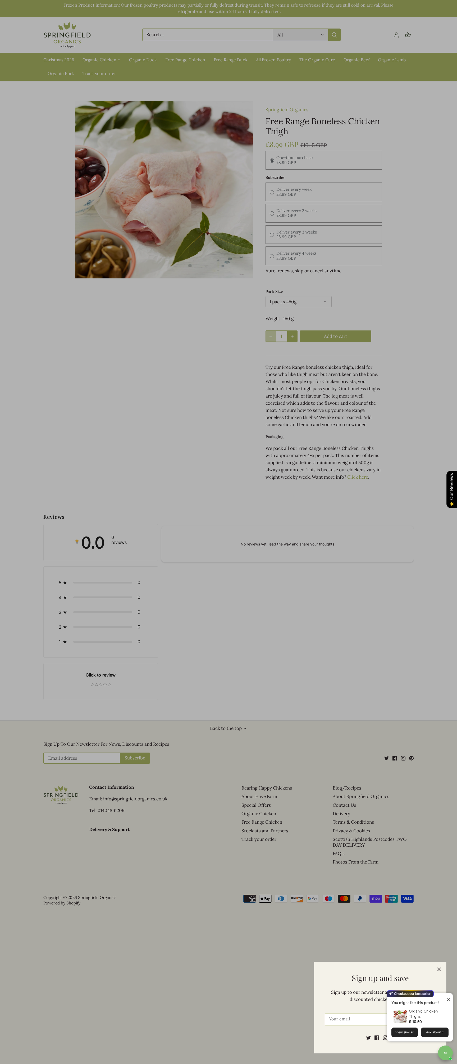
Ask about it (435, 1032)
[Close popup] (446, 998)
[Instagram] (385, 1037)
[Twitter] (368, 1037)
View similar (404, 1032)
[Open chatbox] (445, 1053)
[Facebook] (376, 1037)
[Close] (439, 969)
